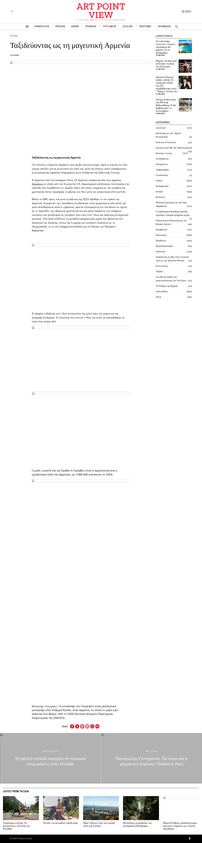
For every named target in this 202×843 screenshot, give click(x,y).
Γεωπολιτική (162, 175)
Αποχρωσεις (162, 164)
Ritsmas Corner (164, 153)
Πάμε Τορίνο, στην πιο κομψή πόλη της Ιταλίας (99, 824)
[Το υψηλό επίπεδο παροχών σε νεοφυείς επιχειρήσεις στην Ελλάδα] (50, 758)
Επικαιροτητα (162, 186)
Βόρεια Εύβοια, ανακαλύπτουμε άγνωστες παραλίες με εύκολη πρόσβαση (180, 826)
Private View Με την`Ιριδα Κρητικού (174, 147)
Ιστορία (159, 191)
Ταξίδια (14, 36)
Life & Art (161, 127)
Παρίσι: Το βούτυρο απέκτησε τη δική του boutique (166, 63)
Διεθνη (159, 180)
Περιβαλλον (161, 229)
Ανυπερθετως (162, 158)
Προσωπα (160, 251)
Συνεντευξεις (162, 266)
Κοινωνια (160, 197)
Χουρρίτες (38, 184)
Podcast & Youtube (166, 142)
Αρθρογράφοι (162, 169)
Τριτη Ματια (162, 291)
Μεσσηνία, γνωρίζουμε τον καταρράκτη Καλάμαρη (137, 824)
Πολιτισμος (161, 235)
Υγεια (158, 297)
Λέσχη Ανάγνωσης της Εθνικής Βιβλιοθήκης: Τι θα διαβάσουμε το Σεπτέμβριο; (166, 105)
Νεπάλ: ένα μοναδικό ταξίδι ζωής (60, 823)
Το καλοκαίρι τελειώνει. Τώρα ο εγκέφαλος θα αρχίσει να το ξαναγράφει (165, 47)
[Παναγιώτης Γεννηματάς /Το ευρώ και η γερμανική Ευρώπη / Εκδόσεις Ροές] (151, 758)
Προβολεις (161, 240)
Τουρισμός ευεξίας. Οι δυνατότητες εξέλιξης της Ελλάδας (16, 826)
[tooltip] (12, 12)
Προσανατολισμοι (164, 246)
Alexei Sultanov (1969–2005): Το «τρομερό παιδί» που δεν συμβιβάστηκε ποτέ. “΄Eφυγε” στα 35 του (166, 84)
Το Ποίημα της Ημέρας (167, 286)
